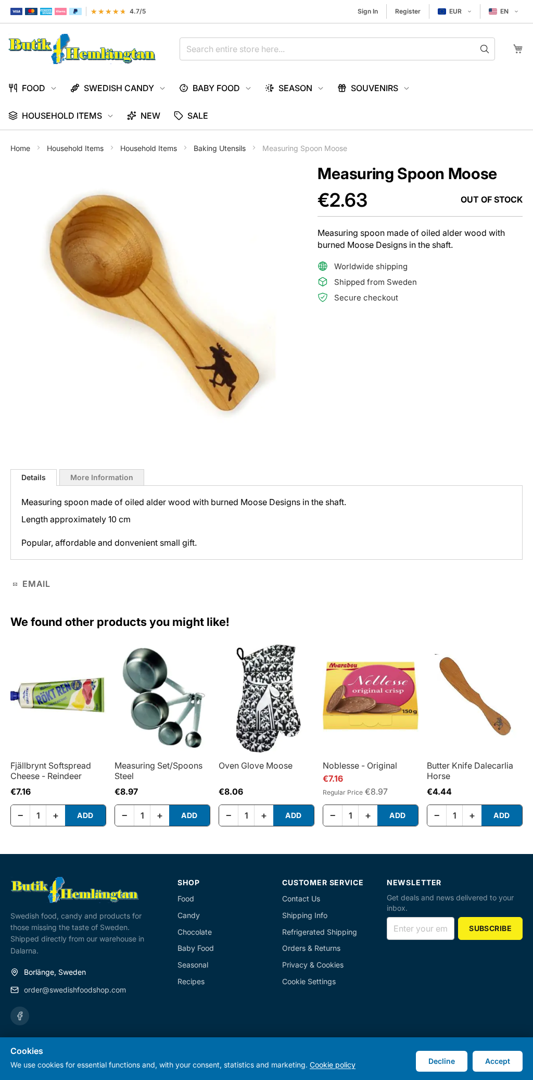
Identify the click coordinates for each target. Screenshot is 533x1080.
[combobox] (337, 48)
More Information (101, 477)
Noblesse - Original (360, 765)
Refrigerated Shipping (319, 931)
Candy (188, 915)
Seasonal (192, 964)
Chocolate (194, 931)
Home (21, 148)
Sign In (368, 11)
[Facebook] (19, 1016)
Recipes (191, 981)
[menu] (266, 102)
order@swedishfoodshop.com (75, 989)
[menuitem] (32, 88)
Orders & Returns (311, 948)
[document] (266, 1058)
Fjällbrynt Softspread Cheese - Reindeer (50, 770)
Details (33, 477)
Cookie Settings (309, 981)
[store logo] (82, 49)
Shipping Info (304, 915)
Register (408, 11)
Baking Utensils (221, 148)
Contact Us (301, 898)
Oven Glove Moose (256, 765)
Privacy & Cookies (313, 964)
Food (185, 898)
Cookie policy (333, 1064)
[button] (455, 11)
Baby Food (195, 948)
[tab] (33, 477)
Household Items (76, 148)
